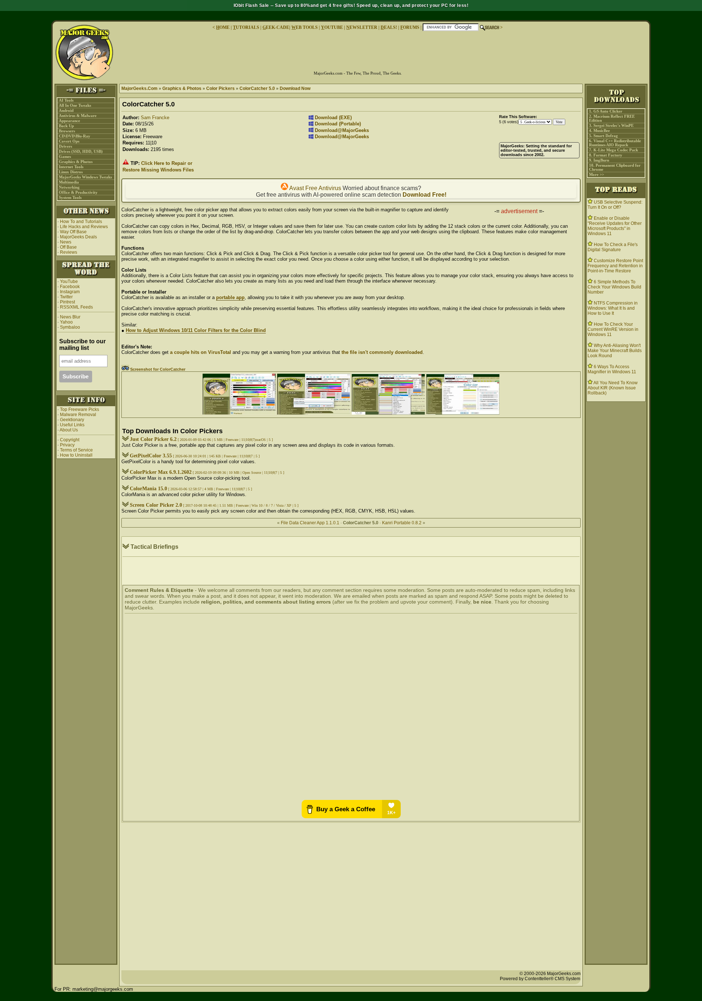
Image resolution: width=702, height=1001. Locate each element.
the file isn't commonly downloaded (382, 352)
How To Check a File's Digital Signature (613, 247)
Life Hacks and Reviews (84, 226)
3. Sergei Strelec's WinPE (611, 126)
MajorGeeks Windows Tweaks (85, 177)
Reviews (68, 252)
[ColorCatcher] (239, 413)
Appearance (69, 121)
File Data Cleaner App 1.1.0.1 (310, 522)
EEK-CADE (276, 27)
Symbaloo (69, 327)
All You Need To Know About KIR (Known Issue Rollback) (613, 388)
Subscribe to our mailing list (82, 344)
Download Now (295, 88)
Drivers (65, 146)
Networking (69, 187)
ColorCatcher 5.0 (257, 88)
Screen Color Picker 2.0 (156, 505)
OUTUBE (332, 27)
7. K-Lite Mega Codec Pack (613, 150)
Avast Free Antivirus (314, 188)
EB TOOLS (304, 27)
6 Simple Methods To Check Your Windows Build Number (614, 287)
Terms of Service (76, 450)
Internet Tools (71, 167)
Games (65, 157)
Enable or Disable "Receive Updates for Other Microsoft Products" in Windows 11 (615, 226)
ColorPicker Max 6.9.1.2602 (161, 472)
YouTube (69, 281)
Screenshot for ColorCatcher (157, 369)
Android (66, 111)
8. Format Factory (605, 155)
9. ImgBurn (599, 160)
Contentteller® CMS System (552, 978)
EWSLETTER (361, 27)
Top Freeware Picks (79, 409)
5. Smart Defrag (603, 136)
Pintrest (67, 302)
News (65, 242)
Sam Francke (155, 117)
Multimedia (69, 182)
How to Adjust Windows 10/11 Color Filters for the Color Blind (196, 330)
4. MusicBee (599, 131)
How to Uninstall (76, 455)
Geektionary (72, 419)
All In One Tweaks (75, 105)
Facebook (70, 286)
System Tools (70, 198)
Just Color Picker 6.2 (153, 439)
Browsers (67, 131)
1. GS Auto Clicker (605, 111)
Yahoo (66, 322)
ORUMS (410, 27)
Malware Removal (78, 414)
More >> (596, 175)
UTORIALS (246, 27)
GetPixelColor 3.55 (151, 455)
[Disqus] (351, 707)
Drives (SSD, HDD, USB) (81, 152)
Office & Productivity (78, 192)
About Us (69, 429)
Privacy (67, 444)
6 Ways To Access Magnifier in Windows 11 (612, 369)
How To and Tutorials (81, 221)
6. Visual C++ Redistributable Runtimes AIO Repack (615, 143)
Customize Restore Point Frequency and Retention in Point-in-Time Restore (615, 265)
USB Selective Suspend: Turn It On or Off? (615, 205)
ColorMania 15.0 (148, 488)
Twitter (66, 296)
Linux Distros (71, 172)
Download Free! (424, 195)
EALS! (389, 27)
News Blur (69, 317)
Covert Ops (69, 141)
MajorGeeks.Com (139, 88)
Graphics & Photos (76, 162)
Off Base (68, 247)
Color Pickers (220, 88)
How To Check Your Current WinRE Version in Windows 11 (613, 329)
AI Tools (66, 100)
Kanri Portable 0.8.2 (402, 522)
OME (223, 27)
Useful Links (72, 424)
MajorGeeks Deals (78, 236)
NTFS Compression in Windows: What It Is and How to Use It (613, 308)
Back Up (66, 126)
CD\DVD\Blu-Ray (74, 136)
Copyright (69, 439)
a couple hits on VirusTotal (200, 352)
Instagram (70, 291)
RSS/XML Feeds (76, 307)
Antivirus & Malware (78, 116)
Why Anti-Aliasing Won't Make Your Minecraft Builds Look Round (615, 350)
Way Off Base (73, 231)
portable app (230, 297)
